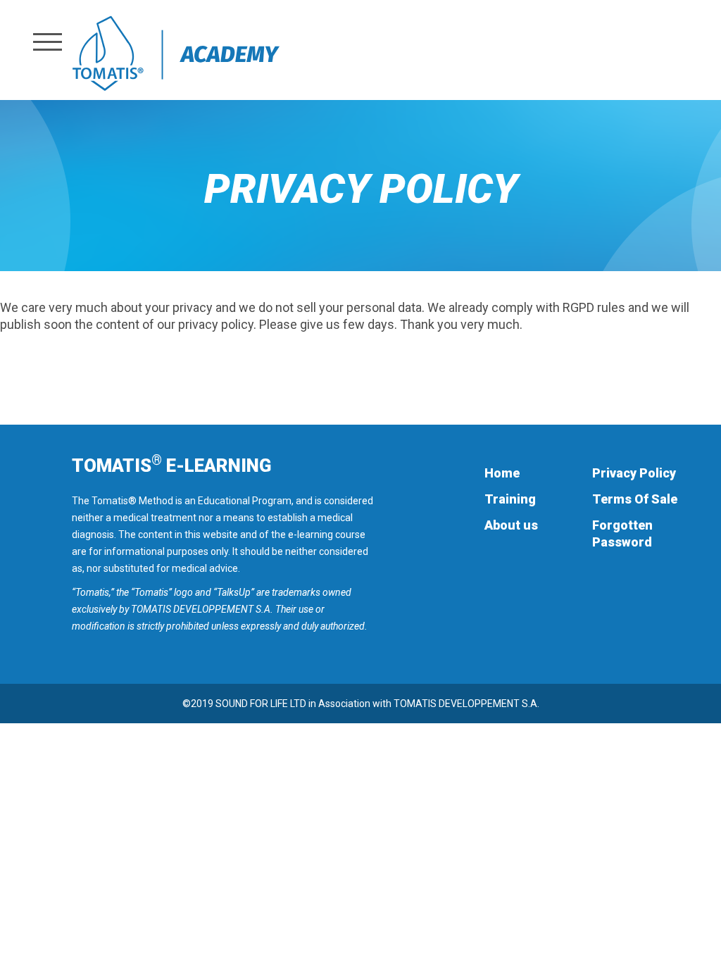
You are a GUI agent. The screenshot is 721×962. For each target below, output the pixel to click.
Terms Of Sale (634, 499)
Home (502, 473)
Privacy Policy (634, 473)
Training (510, 499)
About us (511, 525)
